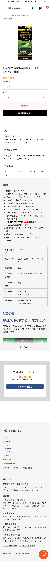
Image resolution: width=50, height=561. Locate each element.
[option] (25, 124)
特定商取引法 (7, 459)
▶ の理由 (21, 222)
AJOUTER (7, 451)
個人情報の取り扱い (10, 463)
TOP (4, 15)
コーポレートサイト (10, 437)
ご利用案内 (21, 171)
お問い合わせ (7, 441)
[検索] (33, 8)
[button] (8, 77)
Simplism (7, 18)
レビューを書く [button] (25, 386)
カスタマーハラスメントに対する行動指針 (17, 468)
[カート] (45, 8)
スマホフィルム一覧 (27, 545)
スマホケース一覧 (10, 545)
